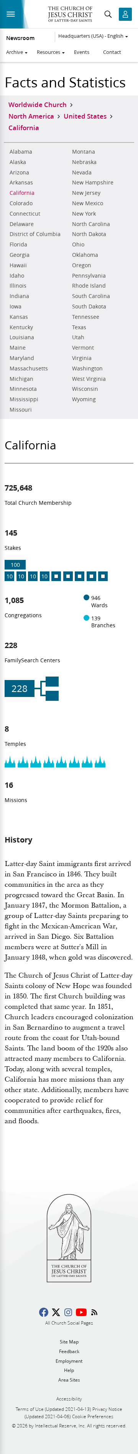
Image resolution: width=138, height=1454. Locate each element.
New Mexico (87, 203)
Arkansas (21, 182)
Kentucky (21, 327)
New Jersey (86, 193)
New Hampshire (92, 182)
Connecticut (25, 214)
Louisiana (22, 337)
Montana (83, 152)
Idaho (17, 276)
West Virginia (89, 379)
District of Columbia (35, 234)
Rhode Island (89, 286)
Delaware (22, 224)
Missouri (21, 410)
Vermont (83, 348)
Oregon (81, 265)
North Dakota (89, 234)
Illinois (18, 286)
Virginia (82, 358)
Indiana (19, 296)
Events (81, 52)
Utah (78, 337)
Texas (79, 327)
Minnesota (23, 389)
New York (84, 214)
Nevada (82, 172)
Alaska (18, 162)
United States (85, 116)
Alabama (21, 152)
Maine (18, 348)
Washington (87, 368)
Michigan (21, 379)
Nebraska (84, 162)
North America (31, 116)
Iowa (15, 306)
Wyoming (84, 399)
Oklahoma (85, 255)
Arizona (19, 172)
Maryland (22, 358)
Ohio (78, 244)
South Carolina (91, 296)
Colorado (21, 203)
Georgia (20, 255)
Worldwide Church (37, 104)
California (22, 193)
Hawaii (18, 265)
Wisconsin (85, 389)
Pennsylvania (89, 276)
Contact (112, 52)
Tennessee (85, 317)
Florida (18, 244)
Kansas (19, 317)
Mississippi (24, 399)
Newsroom (20, 38)
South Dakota (89, 306)
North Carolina (91, 224)
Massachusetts (29, 368)
